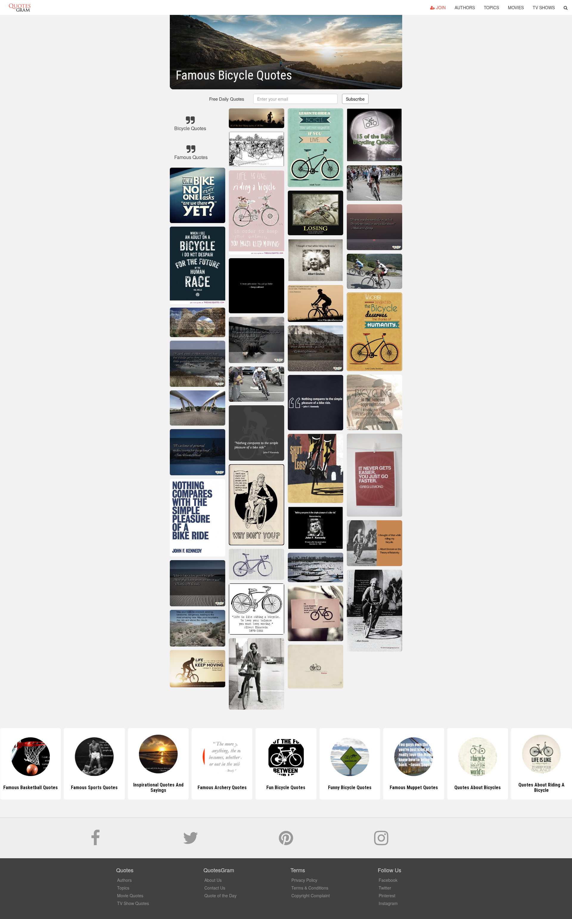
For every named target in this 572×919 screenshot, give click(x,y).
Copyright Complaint (310, 895)
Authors (465, 7)
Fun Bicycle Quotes (222, 787)
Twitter (385, 888)
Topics (491, 7)
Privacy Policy (304, 880)
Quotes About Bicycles (414, 787)
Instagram (388, 903)
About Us (213, 880)
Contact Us (214, 888)
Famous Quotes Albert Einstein (542, 787)
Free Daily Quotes (226, 99)
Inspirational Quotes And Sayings (94, 787)
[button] (565, 7)
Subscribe (355, 99)
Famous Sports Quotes (30, 787)
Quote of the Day (220, 895)
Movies (516, 7)
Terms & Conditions (309, 888)
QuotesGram (19, 7)
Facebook (388, 880)
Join (440, 7)
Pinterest (387, 895)
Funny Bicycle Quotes (286, 787)
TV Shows (544, 7)
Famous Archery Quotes (158, 787)
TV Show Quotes (133, 903)
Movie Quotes (130, 895)
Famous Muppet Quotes (350, 787)
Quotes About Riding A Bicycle (478, 787)
